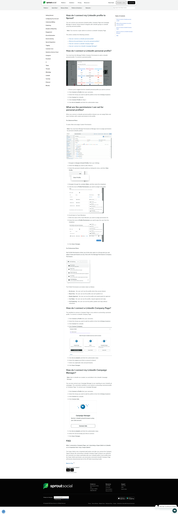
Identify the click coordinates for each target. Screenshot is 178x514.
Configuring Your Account (52, 18)
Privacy (89, 503)
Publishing (48, 25)
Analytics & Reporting (51, 28)
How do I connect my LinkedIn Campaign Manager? (83, 46)
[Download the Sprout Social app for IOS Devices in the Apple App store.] (121, 498)
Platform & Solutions (77, 7)
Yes (68, 470)
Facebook (48, 58)
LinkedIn (48, 75)
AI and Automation (50, 35)
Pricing (79, 2)
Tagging (48, 45)
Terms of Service (95, 503)
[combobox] (124, 8)
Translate (66, 499)
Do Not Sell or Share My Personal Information (126, 503)
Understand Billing (50, 22)
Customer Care (49, 48)
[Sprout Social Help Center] (49, 2)
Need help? (111, 2)
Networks (88, 7)
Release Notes (64, 7)
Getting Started (49, 15)
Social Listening (50, 38)
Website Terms (102, 503)
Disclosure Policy (109, 503)
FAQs (122, 487)
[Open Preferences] (3, 511)
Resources (86, 2)
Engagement (49, 32)
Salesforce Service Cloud (52, 52)
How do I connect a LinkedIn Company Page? (81, 43)
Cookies (114, 503)
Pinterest (48, 82)
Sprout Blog (108, 485)
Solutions (71, 2)
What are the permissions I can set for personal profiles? (84, 41)
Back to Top (69, 463)
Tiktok (47, 65)
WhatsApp (48, 72)
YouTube (48, 78)
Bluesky (48, 85)
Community (108, 487)
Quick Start (54, 7)
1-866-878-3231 (93, 490)
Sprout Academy (109, 489)
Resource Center (109, 490)
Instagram (48, 55)
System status (124, 489)
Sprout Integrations (50, 42)
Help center (123, 485)
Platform (63, 2)
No (72, 470)
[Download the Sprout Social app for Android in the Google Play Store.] (130, 498)
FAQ (117, 35)
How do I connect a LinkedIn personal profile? (81, 38)
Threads (48, 68)
